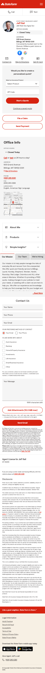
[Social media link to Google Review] (25, 53)
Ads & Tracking (7, 621)
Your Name (8, 307)
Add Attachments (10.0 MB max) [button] (23, 410)
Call (5, 158)
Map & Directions (11, 171)
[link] (11, 4)
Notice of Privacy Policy (10, 634)
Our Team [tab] (22, 257)
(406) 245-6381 (10, 178)
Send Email (22, 423)
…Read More (38, 293)
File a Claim (22, 118)
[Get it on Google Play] (25, 649)
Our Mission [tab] (7, 257)
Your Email (8, 323)
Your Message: (9, 381)
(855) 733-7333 (25, 451)
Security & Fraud (8, 625)
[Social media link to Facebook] (19, 53)
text (11, 158)
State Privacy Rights (9, 637)
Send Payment (22, 126)
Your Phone (8, 315)
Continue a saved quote (22, 108)
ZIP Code (11, 92)
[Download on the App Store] (9, 649)
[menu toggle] (41, 4)
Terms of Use (6, 631)
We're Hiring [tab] (37, 257)
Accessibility (6, 628)
